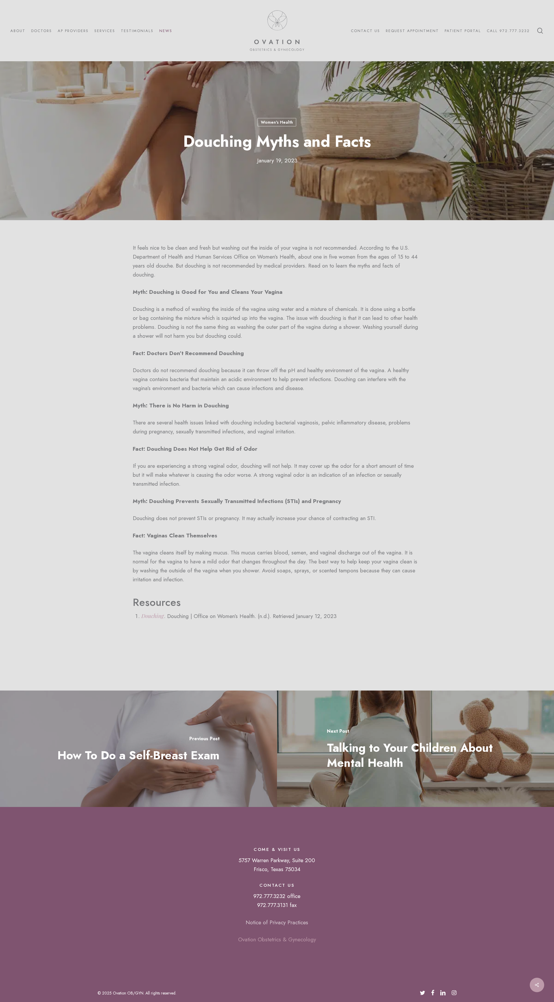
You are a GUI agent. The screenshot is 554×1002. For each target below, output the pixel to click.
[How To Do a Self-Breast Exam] (138, 749)
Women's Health (277, 122)
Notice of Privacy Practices (277, 922)
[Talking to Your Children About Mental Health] (415, 749)
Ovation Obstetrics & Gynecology (277, 939)
